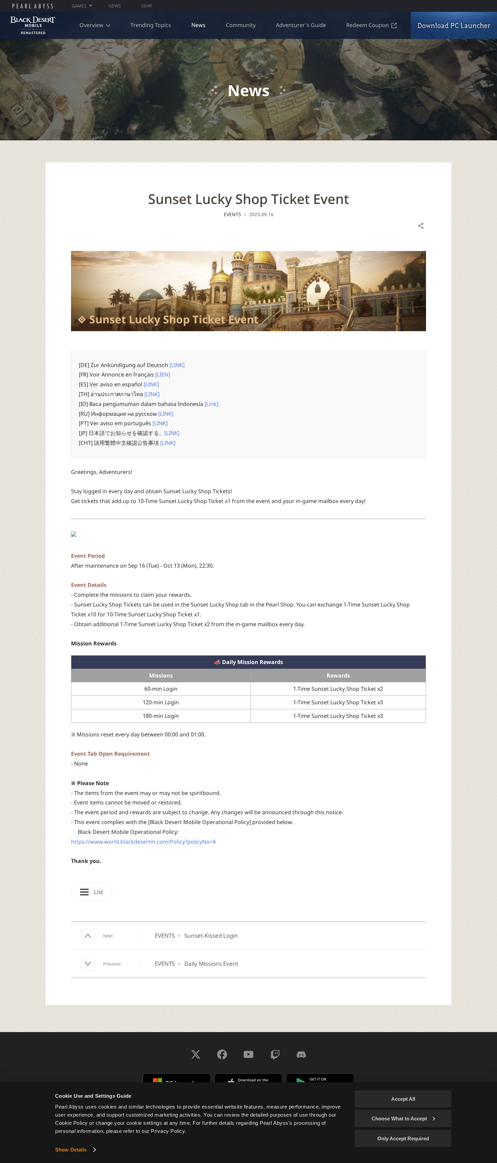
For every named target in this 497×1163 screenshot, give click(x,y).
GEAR (146, 6)
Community (241, 25)
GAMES (79, 6)
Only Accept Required (403, 1138)
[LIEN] (162, 374)
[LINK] (177, 365)
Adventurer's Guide (301, 25)
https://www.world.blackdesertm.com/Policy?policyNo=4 (143, 841)
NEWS (115, 6)
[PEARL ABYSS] (32, 6)
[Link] (211, 404)
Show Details (71, 1150)
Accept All (403, 1099)
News (198, 25)
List (98, 892)
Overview (91, 25)
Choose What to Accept (399, 1118)
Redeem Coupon (367, 25)
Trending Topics (151, 25)
